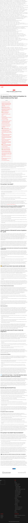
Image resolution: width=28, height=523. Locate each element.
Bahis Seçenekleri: (4, 116)
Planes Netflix (17, 495)
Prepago (16, 482)
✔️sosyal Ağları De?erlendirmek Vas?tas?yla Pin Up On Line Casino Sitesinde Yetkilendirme (7, 110)
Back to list (14, 472)
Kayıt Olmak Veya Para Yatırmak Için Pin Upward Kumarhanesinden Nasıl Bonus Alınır (6, 137)
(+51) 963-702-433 (17, 517)
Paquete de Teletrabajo (18, 496)
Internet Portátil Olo (17, 509)
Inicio (15, 481)
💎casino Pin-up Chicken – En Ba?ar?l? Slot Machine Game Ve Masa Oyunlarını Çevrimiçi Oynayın (7, 121)
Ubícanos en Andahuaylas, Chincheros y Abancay (20, 515)
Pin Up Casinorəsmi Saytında (5, 160)
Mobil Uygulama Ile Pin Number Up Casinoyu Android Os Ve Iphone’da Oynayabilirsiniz (6, 142)
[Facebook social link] (13, 85)
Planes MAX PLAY (17, 500)
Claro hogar (16, 504)
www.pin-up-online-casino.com (11, 204)
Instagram (2, 516)
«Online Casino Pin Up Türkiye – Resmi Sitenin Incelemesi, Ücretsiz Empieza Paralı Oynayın (7, 154)
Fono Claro (16, 505)
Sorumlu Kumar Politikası (5, 119)
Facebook (2, 515)
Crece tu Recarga (17, 494)
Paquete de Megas (18, 486)
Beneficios (16, 503)
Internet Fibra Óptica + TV (18, 508)
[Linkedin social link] (14, 85)
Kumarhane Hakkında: (5, 146)
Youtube (2, 517)
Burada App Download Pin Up (5, 123)
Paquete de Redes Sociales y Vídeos (20, 489)
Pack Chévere (17, 485)
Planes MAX (16, 499)
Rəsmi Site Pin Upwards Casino (6, 147)
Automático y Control (18, 490)
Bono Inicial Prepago (17, 491)
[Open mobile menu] (27, 87)
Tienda (15, 510)
